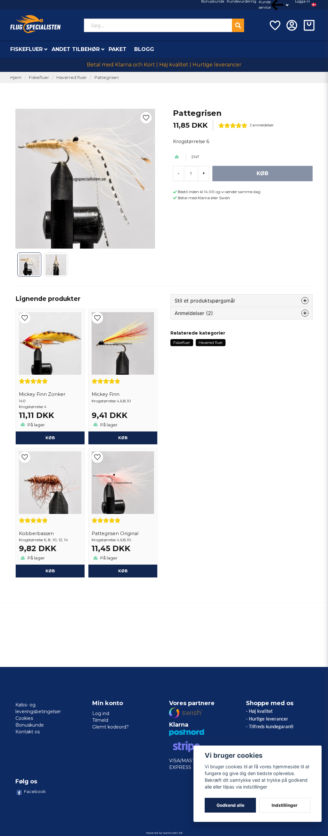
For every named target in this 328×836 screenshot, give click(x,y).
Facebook (35, 791)
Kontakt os (27, 732)
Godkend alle (230, 805)
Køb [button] (122, 437)
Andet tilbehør (76, 49)
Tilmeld (100, 720)
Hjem (15, 77)
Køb (50, 437)
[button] (314, 5)
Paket (118, 49)
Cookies (24, 718)
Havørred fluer (71, 77)
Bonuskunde (29, 725)
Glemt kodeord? (110, 727)
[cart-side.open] (309, 25)
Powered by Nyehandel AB (164, 832)
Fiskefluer (26, 49)
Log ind (100, 713)
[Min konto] (291, 25)
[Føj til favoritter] (274, 25)
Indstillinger (285, 805)
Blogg (144, 49)
